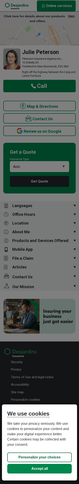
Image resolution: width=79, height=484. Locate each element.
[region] (39, 442)
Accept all (39, 468)
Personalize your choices (39, 457)
